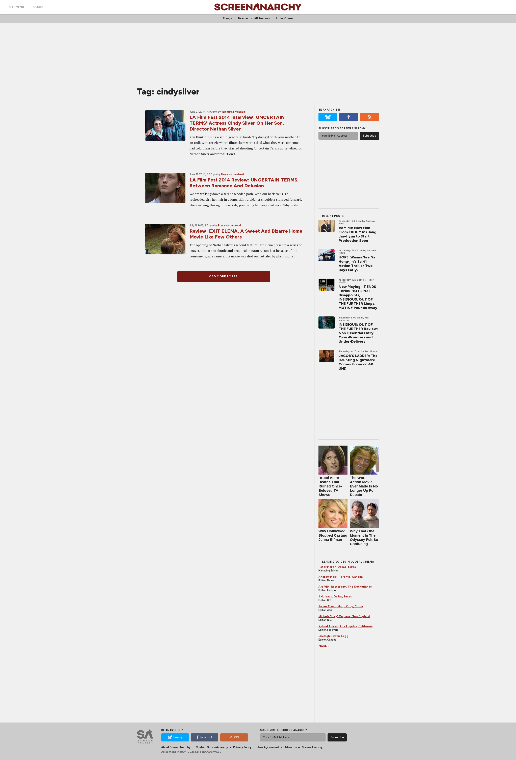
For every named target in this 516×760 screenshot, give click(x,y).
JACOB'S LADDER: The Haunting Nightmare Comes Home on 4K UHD (358, 362)
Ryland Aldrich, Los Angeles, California (345, 626)
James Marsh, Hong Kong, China (340, 606)
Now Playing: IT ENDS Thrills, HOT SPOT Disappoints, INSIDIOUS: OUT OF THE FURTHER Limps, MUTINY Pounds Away (358, 297)
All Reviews (262, 18)
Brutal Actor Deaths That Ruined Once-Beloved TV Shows (330, 486)
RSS (236, 737)
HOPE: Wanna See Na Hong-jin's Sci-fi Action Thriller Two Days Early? (357, 263)
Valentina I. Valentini (233, 111)
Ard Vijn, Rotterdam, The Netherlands (345, 586)
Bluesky (177, 737)
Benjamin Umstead (232, 174)
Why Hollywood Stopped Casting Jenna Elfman (332, 535)
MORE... (323, 646)
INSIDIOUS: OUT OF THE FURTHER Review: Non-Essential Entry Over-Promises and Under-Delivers (358, 333)
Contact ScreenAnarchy (212, 747)
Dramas (243, 18)
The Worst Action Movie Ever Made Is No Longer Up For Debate (364, 486)
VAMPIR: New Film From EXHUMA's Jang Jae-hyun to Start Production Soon (358, 234)
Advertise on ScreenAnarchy (303, 747)
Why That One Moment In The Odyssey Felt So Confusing (364, 537)
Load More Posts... (223, 276)
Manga (227, 18)
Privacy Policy (242, 747)
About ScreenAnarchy (175, 747)
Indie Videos (284, 18)
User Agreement (268, 747)
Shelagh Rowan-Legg (333, 636)
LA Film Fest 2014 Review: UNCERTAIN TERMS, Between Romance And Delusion (244, 183)
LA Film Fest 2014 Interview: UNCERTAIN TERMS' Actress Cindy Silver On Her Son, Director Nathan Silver (237, 123)
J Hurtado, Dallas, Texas (335, 596)
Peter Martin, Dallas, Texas (337, 567)
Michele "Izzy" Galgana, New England (344, 616)
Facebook (206, 737)
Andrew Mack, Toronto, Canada (340, 577)
